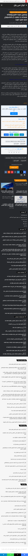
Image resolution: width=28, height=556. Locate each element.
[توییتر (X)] (21, 172)
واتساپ (16, 134)
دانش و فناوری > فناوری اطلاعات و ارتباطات (16, 9)
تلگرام (22, 134)
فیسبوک (6, 134)
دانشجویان (23, 160)
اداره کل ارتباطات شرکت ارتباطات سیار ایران (15, 157)
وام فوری (25, 225)
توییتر (11, 134)
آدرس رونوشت (14, 167)
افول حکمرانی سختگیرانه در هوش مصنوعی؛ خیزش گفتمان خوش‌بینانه (7, 205)
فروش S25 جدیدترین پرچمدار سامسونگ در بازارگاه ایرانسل (21, 191)
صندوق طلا (25, 221)
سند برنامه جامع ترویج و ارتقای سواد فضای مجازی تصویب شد (21, 204)
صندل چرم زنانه (24, 219)
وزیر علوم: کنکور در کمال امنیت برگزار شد (16, 127)
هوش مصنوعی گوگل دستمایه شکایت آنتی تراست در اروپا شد (7, 191)
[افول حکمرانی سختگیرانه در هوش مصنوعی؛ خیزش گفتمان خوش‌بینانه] (7, 199)
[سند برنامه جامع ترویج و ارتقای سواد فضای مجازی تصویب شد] (21, 199)
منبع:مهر (25, 103)
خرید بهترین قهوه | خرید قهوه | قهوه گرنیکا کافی (18, 217)
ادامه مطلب (13, 113)
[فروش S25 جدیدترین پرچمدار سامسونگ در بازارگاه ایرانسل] (21, 186)
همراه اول (16, 160)
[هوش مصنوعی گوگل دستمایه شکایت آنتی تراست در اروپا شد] (7, 186)
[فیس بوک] (24, 172)
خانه (25, 9)
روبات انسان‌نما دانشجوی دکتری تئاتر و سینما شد (15, 125)
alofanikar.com (24, 215)
